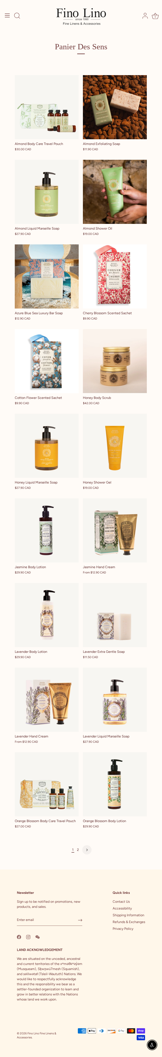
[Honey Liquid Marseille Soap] (47, 446)
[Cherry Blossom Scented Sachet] (115, 276)
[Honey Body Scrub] (115, 361)
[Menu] (7, 15)
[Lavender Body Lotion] (47, 615)
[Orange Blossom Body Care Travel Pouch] (47, 784)
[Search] (17, 16)
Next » (87, 849)
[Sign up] (80, 920)
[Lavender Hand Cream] (47, 700)
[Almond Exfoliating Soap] (115, 107)
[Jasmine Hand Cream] (115, 530)
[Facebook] (19, 937)
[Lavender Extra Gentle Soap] (115, 615)
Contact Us (121, 902)
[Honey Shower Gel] (115, 446)
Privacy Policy (123, 929)
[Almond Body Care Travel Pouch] (47, 107)
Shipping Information (128, 915)
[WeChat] (37, 937)
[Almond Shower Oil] (115, 192)
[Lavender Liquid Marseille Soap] (115, 700)
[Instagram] (28, 937)
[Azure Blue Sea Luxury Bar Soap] (47, 276)
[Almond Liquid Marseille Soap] (47, 192)
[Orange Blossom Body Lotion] (115, 784)
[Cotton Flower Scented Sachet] (47, 361)
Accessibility (122, 908)
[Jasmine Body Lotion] (47, 530)
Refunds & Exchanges (129, 922)
